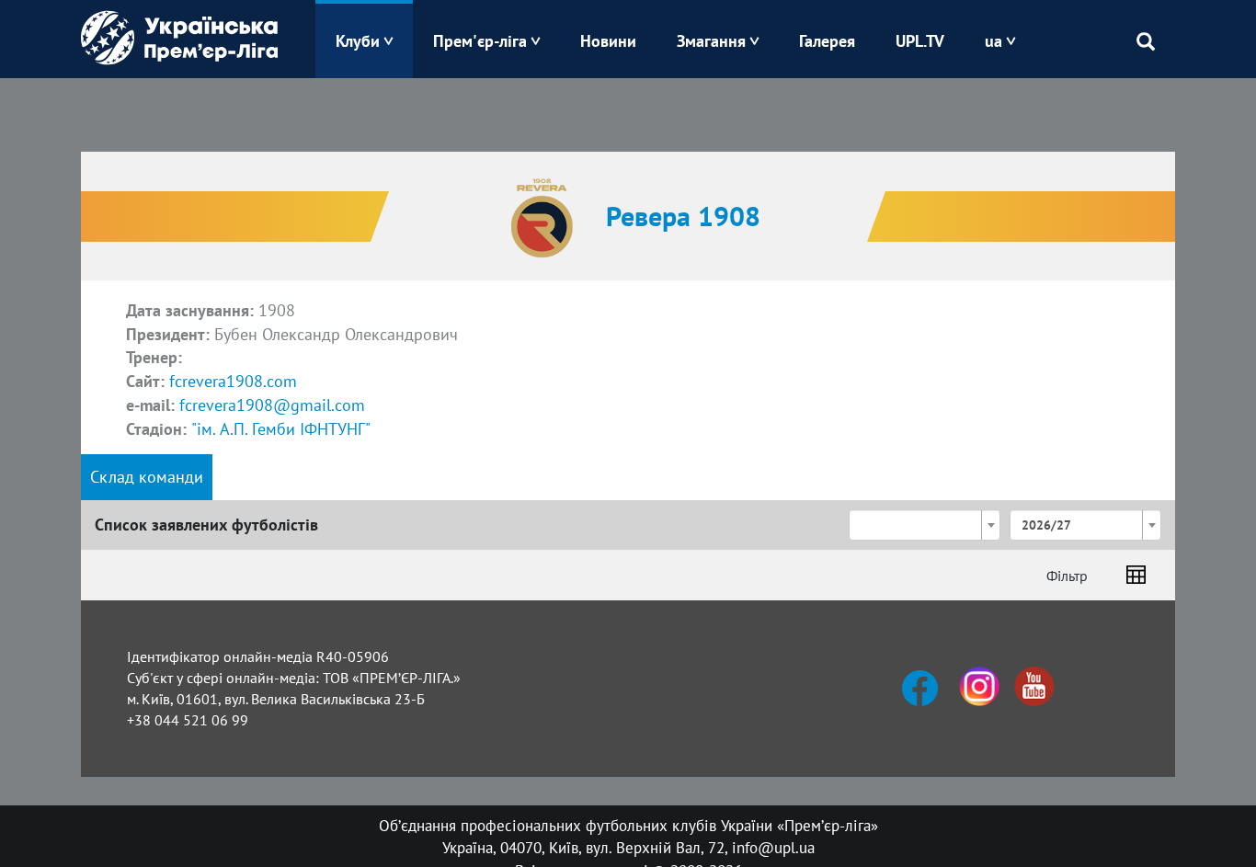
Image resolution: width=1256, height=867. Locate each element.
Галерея (827, 40)
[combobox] (924, 525)
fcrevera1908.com (233, 381)
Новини (608, 40)
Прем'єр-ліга (480, 40)
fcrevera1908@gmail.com (272, 405)
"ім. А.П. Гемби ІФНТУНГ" (281, 428)
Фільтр (1067, 575)
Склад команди (146, 476)
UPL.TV (920, 40)
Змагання (711, 40)
